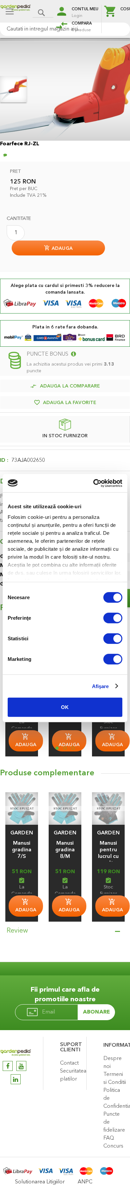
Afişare (100, 686)
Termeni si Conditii (114, 1078)
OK (65, 707)
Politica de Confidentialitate (115, 1098)
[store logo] (15, 12)
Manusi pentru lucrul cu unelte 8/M (108, 857)
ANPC (85, 1182)
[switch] (112, 618)
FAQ (108, 1138)
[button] (21, 833)
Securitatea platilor (71, 1075)
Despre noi (112, 1062)
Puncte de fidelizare (114, 1122)
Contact (69, 1063)
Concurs (113, 1146)
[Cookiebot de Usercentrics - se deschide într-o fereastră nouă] (93, 483)
